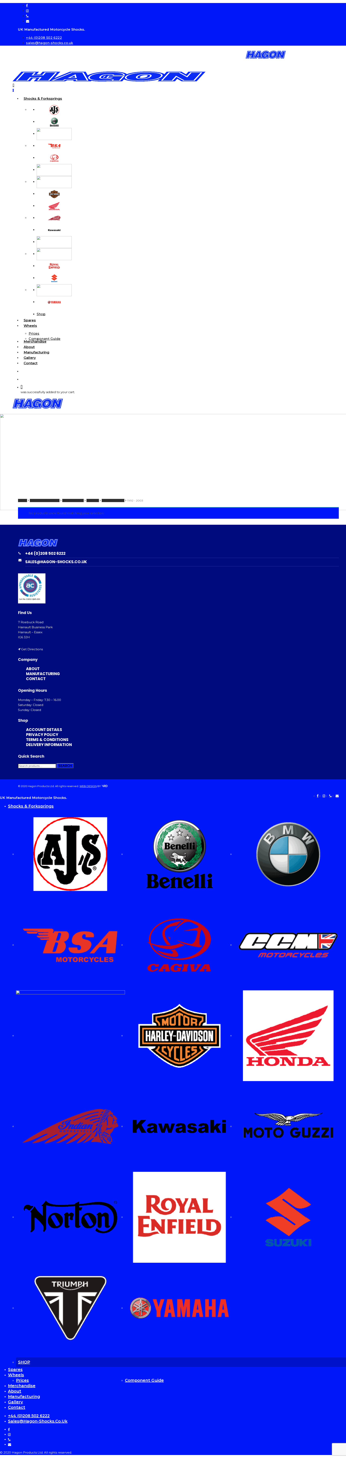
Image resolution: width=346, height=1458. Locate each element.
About (14, 1391)
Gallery (15, 1402)
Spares (15, 1369)
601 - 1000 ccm (73, 500)
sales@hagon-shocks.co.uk (56, 562)
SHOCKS (92, 500)
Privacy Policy (42, 734)
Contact (36, 679)
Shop (24, 1362)
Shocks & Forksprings (31, 806)
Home (22, 500)
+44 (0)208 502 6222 (45, 553)
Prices (22, 1380)
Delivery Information (49, 744)
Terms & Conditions (47, 739)
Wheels (16, 1374)
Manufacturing (43, 674)
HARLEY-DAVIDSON (44, 500)
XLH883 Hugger (113, 500)
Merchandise (21, 1385)
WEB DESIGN (88, 786)
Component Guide (144, 1380)
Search (65, 766)
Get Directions (32, 649)
